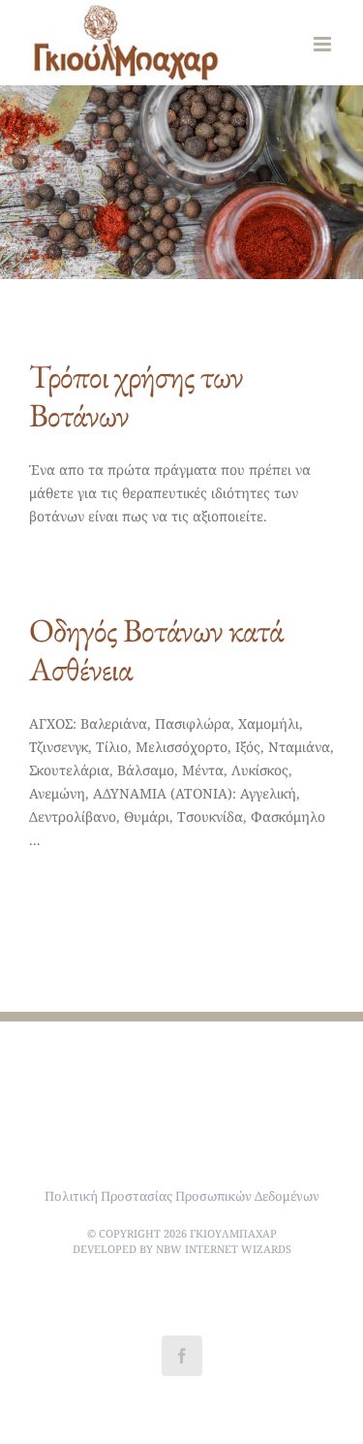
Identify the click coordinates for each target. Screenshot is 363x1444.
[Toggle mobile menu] (324, 44)
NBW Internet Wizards (223, 1248)
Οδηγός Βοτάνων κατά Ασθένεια (156, 649)
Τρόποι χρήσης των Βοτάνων (136, 395)
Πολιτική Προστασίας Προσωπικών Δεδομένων (182, 1196)
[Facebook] (182, 1355)
